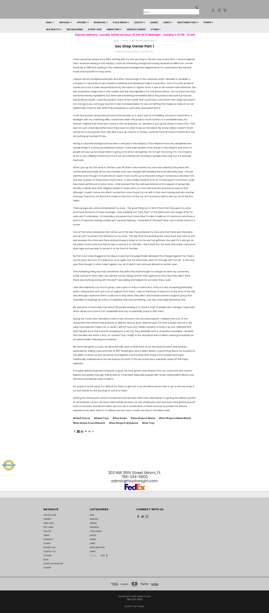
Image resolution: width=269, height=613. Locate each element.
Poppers (47, 519)
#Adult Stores (81, 418)
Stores (47, 543)
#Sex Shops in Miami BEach (175, 418)
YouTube (47, 555)
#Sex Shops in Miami (143, 418)
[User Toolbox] (213, 10)
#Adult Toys (101, 418)
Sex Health (53, 29)
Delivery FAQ (49, 547)
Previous (261, 603)
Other (155, 29)
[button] (134, 454)
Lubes (166, 22)
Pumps (207, 22)
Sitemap (47, 567)
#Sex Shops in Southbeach (89, 423)
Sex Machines (74, 29)
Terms (46, 535)
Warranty (48, 539)
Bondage (100, 22)
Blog (45, 559)
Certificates (49, 515)
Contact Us (49, 551)
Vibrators (113, 29)
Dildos (138, 22)
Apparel (82, 22)
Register (58, 563)
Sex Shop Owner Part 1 (134, 46)
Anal (49, 22)
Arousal (64, 22)
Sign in (47, 563)
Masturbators (187, 22)
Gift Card (48, 527)
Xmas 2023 (48, 523)
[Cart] (224, 10)
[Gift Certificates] (219, 10)
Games (154, 22)
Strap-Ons (94, 29)
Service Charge (136, 29)
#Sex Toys (148, 423)
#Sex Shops (120, 418)
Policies (47, 531)
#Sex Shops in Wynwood (123, 423)
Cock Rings (120, 22)
